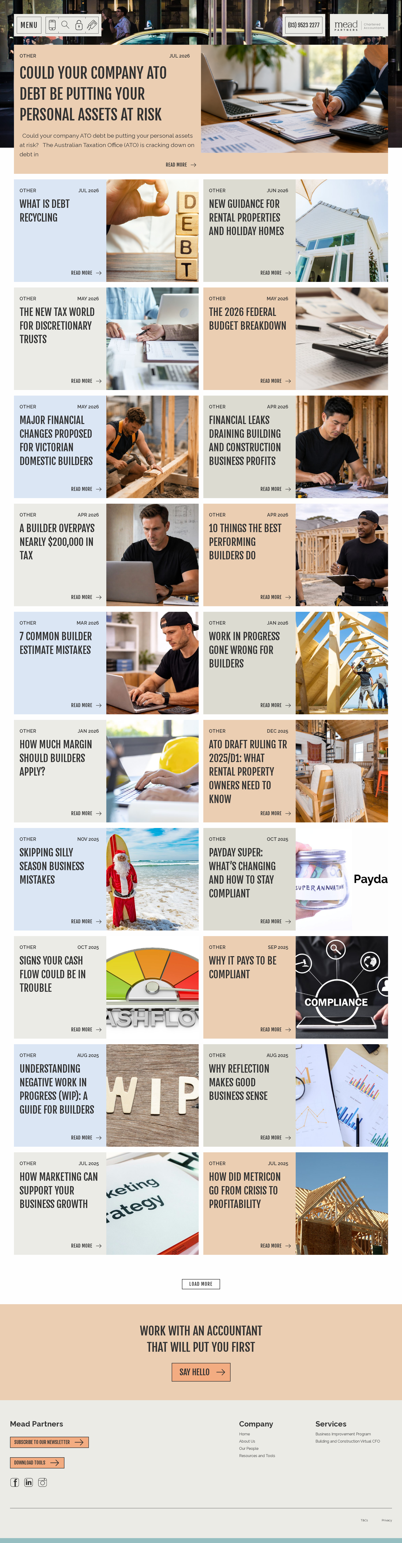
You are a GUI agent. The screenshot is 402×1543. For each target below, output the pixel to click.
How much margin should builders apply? (56, 758)
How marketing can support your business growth (59, 1191)
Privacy (387, 1520)
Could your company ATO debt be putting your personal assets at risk (93, 94)
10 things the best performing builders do (245, 542)
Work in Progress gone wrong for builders (244, 650)
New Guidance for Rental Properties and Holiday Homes (246, 218)
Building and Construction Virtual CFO (347, 1441)
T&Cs (364, 1520)
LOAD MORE (201, 1284)
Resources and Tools (257, 1456)
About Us (247, 1441)
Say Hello (195, 1372)
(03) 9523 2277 (304, 25)
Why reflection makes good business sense (239, 1082)
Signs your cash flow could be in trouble (53, 974)
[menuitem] (14, 1486)
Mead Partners (36, 1424)
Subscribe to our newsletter (42, 1442)
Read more (176, 165)
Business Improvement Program (343, 1434)
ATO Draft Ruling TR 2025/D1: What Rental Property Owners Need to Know (248, 772)
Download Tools (29, 1463)
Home (244, 1434)
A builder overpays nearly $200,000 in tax (57, 542)
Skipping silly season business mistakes (52, 866)
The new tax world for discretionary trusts (57, 326)
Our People (248, 1448)
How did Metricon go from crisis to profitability (245, 1191)
